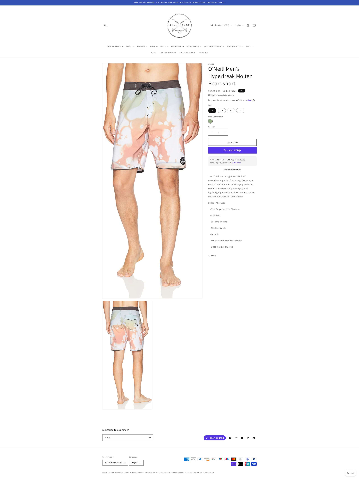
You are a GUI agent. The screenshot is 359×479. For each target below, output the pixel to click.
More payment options (232, 170)
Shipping (211, 95)
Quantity (211, 126)
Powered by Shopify (122, 473)
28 (212, 110)
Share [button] (213, 255)
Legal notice (209, 472)
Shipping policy (178, 472)
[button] (105, 25)
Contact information (194, 472)
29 (222, 110)
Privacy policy (150, 472)
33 (240, 110)
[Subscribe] (150, 437)
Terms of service (164, 472)
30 (231, 110)
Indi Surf (111, 473)
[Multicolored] (210, 121)
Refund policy (137, 472)
